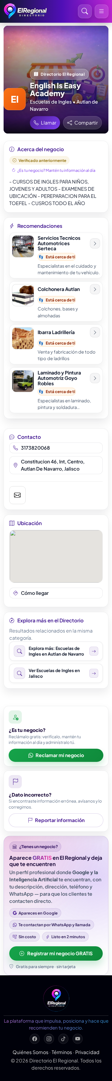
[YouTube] (78, 1039)
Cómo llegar (35, 593)
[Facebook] (35, 1039)
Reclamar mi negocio (60, 755)
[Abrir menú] (101, 11)
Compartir (86, 122)
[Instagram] (49, 1039)
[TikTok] (63, 1039)
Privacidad (87, 1052)
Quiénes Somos (30, 1052)
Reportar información (60, 820)
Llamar (48, 122)
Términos (62, 1052)
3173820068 (35, 448)
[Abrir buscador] (85, 11)
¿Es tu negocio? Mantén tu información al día (56, 170)
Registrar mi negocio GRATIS (60, 953)
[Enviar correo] (17, 495)
